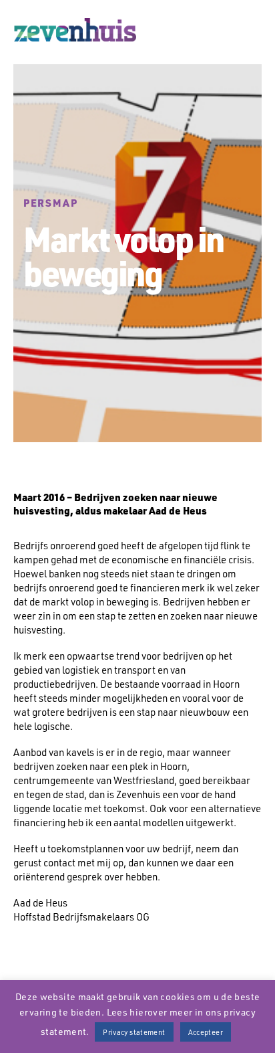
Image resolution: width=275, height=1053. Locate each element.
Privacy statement (134, 1032)
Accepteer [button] (205, 1032)
